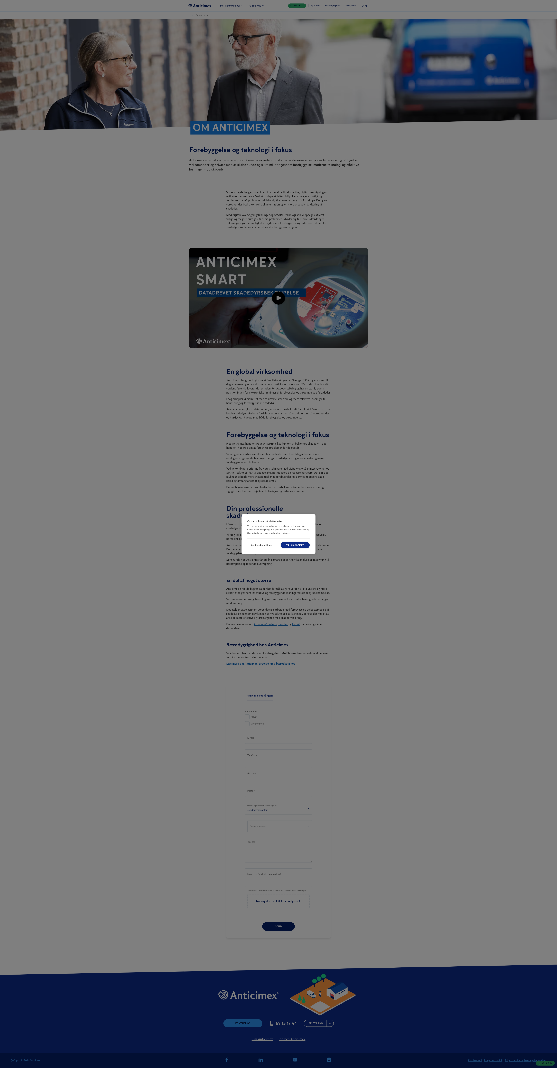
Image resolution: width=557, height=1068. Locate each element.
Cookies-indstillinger (261, 545)
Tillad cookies (295, 545)
